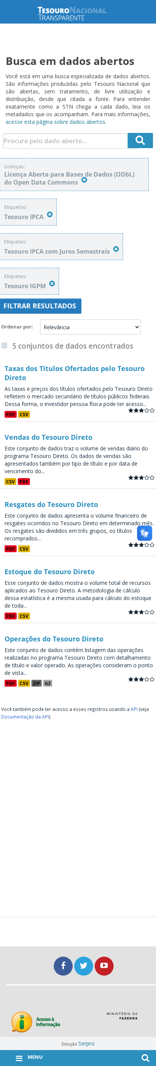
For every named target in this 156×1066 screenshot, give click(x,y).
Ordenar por (16, 326)
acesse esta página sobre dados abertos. (56, 121)
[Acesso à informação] (35, 1022)
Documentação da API (25, 717)
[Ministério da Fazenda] (122, 1018)
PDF (10, 414)
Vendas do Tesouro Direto (48, 437)
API (134, 709)
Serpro (86, 1043)
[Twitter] (84, 966)
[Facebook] (64, 966)
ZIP (36, 683)
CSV (24, 414)
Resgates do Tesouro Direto (51, 504)
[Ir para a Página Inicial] (78, 13)
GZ (48, 683)
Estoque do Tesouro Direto (50, 571)
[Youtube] (104, 966)
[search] (140, 140)
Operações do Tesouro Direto (54, 638)
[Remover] (84, 180)
